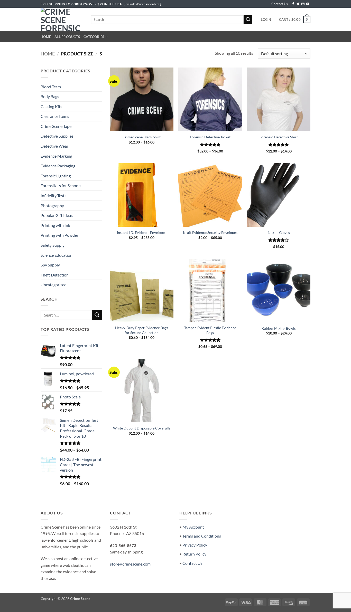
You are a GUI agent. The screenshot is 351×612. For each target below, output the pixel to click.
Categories (94, 37)
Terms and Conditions (201, 535)
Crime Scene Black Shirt (142, 137)
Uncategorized (54, 284)
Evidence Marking (56, 156)
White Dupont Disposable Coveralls (141, 428)
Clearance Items (55, 116)
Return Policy (194, 553)
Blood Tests (51, 86)
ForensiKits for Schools (61, 185)
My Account (193, 526)
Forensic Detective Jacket (210, 137)
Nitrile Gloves (279, 232)
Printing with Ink (55, 225)
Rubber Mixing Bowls (279, 328)
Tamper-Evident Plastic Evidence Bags (210, 330)
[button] (266, 19)
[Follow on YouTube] (307, 4)
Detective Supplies (57, 135)
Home (46, 37)
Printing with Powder (59, 235)
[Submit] (248, 19)
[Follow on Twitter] (298, 4)
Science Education (56, 255)
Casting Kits (51, 106)
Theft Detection (55, 274)
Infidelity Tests (53, 195)
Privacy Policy (194, 544)
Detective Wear (54, 146)
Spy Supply (50, 264)
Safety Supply (52, 245)
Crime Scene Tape (56, 126)
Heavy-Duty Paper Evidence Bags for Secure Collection (141, 330)
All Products (67, 37)
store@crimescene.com (130, 563)
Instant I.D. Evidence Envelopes (141, 232)
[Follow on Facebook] (293, 4)
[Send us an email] (302, 4)
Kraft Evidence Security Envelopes (210, 232)
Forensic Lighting (56, 175)
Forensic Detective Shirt (279, 137)
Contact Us (279, 4)
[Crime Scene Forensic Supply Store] (62, 19)
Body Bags (50, 96)
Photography (52, 205)
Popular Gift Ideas (57, 215)
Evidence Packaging (58, 165)
